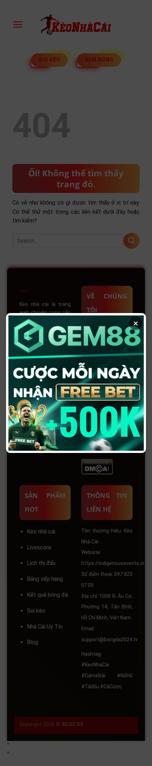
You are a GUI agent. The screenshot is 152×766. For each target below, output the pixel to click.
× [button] (135, 323)
